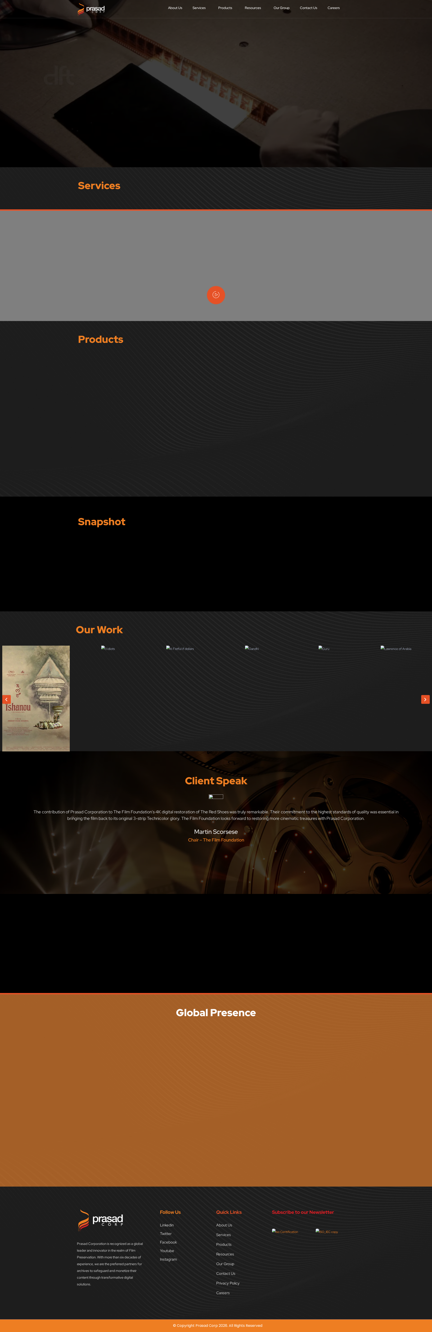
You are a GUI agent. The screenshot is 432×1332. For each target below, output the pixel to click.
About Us (175, 8)
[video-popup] (216, 295)
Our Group (282, 8)
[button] (200, 8)
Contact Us (308, 8)
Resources (253, 8)
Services (199, 8)
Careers (334, 8)
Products (225, 8)
